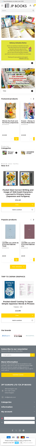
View (17, 205)
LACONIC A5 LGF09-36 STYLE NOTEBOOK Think (10, 244)
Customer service (18, 375)
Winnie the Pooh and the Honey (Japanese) (10, 121)
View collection (17, 267)
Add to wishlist (17, 210)
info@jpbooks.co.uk (10, 397)
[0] (34, 5)
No (21, 443)
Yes (17, 443)
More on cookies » (28, 443)
